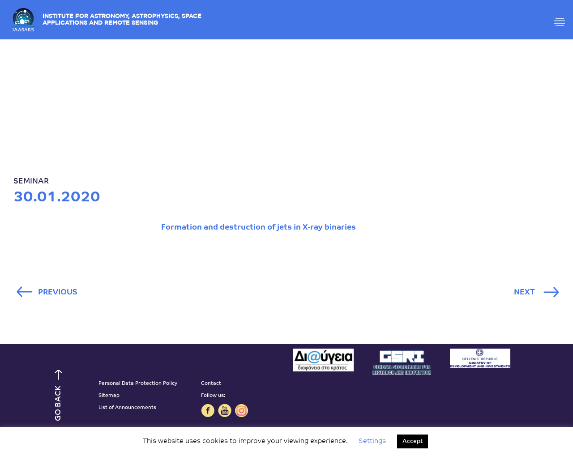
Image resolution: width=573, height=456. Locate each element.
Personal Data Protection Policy (137, 383)
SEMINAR (31, 181)
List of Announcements (127, 407)
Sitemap (109, 395)
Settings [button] (372, 441)
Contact (211, 383)
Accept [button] (412, 441)
